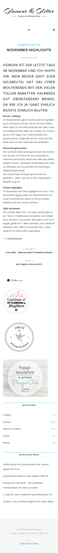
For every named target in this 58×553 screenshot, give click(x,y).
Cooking (7, 414)
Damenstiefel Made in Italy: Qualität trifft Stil (25, 475)
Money (6, 442)
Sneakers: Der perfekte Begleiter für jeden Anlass (28, 501)
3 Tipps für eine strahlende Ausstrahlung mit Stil (27, 494)
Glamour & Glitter (29, 10)
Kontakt (21, 533)
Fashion (7, 421)
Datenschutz (31, 533)
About (14, 533)
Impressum (44, 533)
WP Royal (36, 529)
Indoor (6, 435)
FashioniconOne (14, 238)
